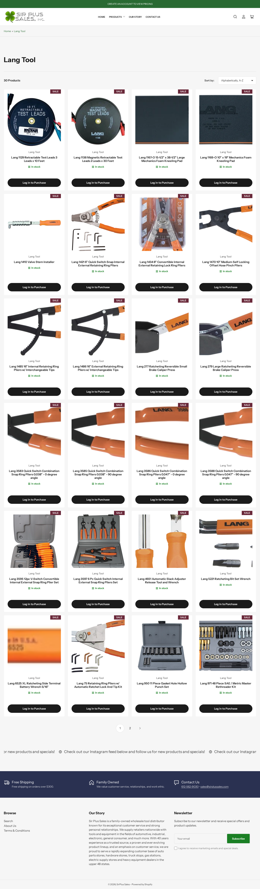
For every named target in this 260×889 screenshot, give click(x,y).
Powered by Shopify (142, 884)
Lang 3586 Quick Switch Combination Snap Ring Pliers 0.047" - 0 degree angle (162, 474)
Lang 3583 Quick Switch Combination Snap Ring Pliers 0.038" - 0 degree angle (34, 474)
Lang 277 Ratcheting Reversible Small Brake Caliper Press (162, 368)
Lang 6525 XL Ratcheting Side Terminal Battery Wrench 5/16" (34, 685)
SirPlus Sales (123, 884)
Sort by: (209, 80)
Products (115, 16)
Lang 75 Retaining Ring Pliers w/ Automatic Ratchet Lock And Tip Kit (98, 685)
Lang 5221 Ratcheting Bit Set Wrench (225, 579)
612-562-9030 (190, 786)
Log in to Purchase (34, 182)
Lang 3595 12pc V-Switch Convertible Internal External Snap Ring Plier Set (34, 580)
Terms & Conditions (17, 830)
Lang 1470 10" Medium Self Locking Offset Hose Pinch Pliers (225, 263)
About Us (10, 826)
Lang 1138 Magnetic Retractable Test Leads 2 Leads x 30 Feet (98, 159)
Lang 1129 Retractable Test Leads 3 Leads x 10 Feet (34, 159)
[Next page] (140, 728)
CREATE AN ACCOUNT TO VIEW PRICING (130, 3)
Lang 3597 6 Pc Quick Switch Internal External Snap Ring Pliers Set (98, 580)
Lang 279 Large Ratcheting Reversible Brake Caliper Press (225, 368)
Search (8, 821)
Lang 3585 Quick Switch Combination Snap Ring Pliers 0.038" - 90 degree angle (98, 474)
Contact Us (153, 16)
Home (101, 16)
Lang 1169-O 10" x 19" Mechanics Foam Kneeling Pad (225, 159)
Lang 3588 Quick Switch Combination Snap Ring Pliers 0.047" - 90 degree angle (226, 474)
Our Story (135, 16)
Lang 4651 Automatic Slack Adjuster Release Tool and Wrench (162, 580)
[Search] (235, 17)
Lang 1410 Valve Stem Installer (34, 262)
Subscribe (238, 838)
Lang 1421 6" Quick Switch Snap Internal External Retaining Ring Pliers (98, 263)
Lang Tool (19, 31)
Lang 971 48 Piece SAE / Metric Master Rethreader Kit (225, 685)
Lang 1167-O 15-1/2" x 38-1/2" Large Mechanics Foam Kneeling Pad (162, 159)
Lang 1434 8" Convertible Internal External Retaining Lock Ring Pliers (162, 263)
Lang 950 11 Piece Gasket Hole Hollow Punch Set (162, 685)
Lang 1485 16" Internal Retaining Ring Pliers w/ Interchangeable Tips (34, 368)
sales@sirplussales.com (214, 786)
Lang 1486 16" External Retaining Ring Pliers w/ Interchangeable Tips (98, 368)
